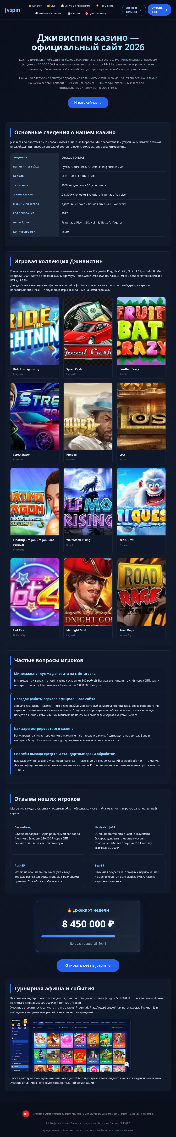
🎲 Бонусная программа (75, 5)
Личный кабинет (131, 9)
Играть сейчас (85, 102)
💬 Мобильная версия (48, 13)
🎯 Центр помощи (96, 13)
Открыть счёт (157, 9)
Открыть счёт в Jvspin (85, 965)
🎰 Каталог (35, 5)
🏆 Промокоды (105, 5)
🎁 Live (51, 5)
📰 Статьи (74, 13)
